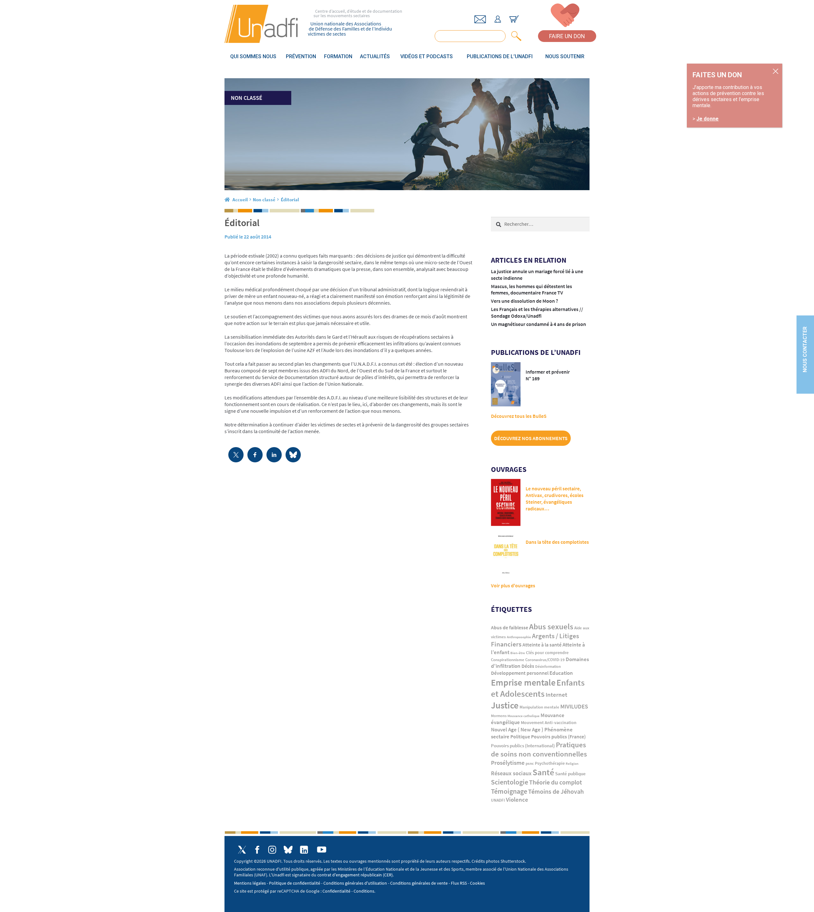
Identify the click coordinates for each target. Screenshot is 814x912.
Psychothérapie (550, 763)
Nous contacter (805, 350)
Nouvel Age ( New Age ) (517, 729)
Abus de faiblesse (509, 627)
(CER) (388, 875)
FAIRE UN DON (567, 36)
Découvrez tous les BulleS (519, 416)
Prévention (301, 56)
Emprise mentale (523, 682)
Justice (505, 705)
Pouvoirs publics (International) (523, 746)
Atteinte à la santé (542, 645)
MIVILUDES (574, 706)
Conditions (364, 891)
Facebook (257, 849)
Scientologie (509, 782)
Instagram (272, 849)
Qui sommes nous (253, 56)
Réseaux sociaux (511, 773)
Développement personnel (519, 673)
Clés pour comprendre (547, 652)
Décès (527, 666)
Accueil (240, 200)
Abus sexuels (551, 626)
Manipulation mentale (539, 707)
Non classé (264, 200)
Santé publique (570, 773)
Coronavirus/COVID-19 (545, 659)
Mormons (499, 715)
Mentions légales (250, 883)
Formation (338, 56)
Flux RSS (459, 883)
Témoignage (509, 791)
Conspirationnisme (507, 659)
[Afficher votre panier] (514, 19)
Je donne (707, 119)
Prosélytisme (508, 762)
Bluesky (288, 849)
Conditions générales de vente (419, 883)
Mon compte (497, 19)
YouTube (321, 849)
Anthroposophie (519, 637)
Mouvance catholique (523, 716)
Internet (556, 694)
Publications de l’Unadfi (500, 56)
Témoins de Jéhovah (556, 791)
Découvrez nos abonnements (531, 438)
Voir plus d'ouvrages (513, 585)
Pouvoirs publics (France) (558, 737)
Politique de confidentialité (294, 883)
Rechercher (515, 36)
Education (561, 672)
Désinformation (548, 666)
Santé (543, 772)
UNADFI (498, 800)
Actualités (375, 56)
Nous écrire (480, 19)
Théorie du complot (555, 782)
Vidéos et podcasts (426, 56)
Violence (517, 799)
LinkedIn (304, 849)
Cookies (477, 883)
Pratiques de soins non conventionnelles (539, 749)
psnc (530, 763)
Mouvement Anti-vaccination (548, 722)
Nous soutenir (564, 56)
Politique (520, 736)
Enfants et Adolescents (538, 688)
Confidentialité (336, 891)
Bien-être (517, 653)
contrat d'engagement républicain (349, 875)
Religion (572, 763)
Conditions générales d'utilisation (355, 883)
